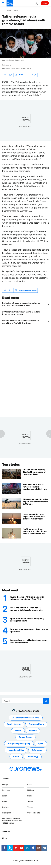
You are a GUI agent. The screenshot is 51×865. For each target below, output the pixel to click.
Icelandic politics (16, 750)
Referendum (37, 750)
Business (6, 790)
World (16, 10)
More (4, 838)
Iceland (18, 730)
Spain (41, 743)
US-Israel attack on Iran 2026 (25, 717)
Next (29, 796)
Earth (4, 796)
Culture (5, 807)
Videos (30, 807)
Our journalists (33, 813)
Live (45, 3)
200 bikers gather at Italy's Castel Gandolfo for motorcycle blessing (21, 313)
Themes (5, 778)
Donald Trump (25, 737)
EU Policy (31, 790)
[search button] (46, 701)
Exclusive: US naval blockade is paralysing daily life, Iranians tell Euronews (21, 304)
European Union (36, 724)
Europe (5, 784)
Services (6, 831)
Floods (16, 756)
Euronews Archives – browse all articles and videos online (12, 820)
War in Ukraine (14, 724)
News (9, 10)
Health (5, 801)
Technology (32, 756)
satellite (33, 730)
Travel (30, 801)
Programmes (7, 813)
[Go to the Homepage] (10, 3)
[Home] (3, 10)
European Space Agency (19, 743)
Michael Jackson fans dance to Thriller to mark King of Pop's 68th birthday (20, 321)
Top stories (11, 464)
